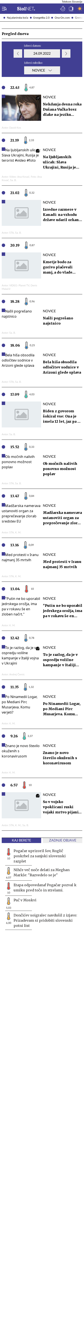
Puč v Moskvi (25, 900)
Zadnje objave (62, 840)
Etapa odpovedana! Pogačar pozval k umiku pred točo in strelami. (45, 887)
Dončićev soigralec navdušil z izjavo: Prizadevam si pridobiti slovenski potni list (45, 920)
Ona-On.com (62, 17)
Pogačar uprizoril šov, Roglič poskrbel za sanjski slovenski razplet (40, 856)
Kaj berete (21, 840)
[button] (3, 8)
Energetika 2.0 (41, 17)
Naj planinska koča (17, 17)
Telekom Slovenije (72, 1)
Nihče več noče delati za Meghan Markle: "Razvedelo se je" (42, 872)
